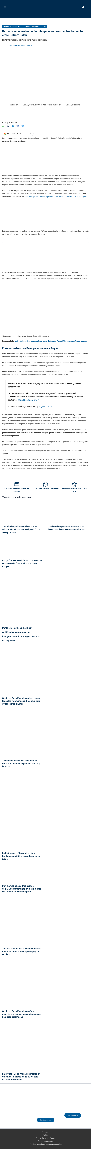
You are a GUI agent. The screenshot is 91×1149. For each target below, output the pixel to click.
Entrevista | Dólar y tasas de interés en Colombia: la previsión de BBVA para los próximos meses (21, 1077)
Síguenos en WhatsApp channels (45, 488)
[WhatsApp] (3, 126)
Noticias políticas (39, 26)
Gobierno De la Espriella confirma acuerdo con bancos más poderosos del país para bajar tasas (21, 1014)
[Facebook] (18, 126)
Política (45, 1135)
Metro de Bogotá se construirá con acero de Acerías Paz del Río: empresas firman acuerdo (51, 341)
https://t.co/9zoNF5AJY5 (29, 400)
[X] (8, 126)
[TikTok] (19, 1109)
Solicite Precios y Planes (45, 1138)
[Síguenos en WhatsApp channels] (45, 484)
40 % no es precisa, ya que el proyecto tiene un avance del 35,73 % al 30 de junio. (56, 197)
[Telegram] (23, 126)
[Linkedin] (11, 1109)
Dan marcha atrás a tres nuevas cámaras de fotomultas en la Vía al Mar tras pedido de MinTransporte (21, 889)
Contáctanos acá (45, 1120)
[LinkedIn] (13, 126)
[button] (83, 7)
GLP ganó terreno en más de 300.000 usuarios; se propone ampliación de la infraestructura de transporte (22, 563)
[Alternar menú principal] (5, 7)
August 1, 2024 (45, 406)
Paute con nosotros (45, 1141)
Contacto (45, 1132)
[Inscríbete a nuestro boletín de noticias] (16, 484)
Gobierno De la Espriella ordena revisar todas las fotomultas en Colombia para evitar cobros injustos (21, 701)
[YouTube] (23, 1109)
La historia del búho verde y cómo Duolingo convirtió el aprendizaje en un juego (21, 856)
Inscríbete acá (72, 1115)
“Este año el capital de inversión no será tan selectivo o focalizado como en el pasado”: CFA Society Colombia (21, 529)
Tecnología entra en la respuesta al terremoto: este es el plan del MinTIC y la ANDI (21, 763)
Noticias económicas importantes (16, 26)
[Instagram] (15, 1109)
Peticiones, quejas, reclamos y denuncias (45, 1144)
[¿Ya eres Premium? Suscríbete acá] (74, 484)
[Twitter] (6, 1109)
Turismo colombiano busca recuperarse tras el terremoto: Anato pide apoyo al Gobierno (21, 951)
